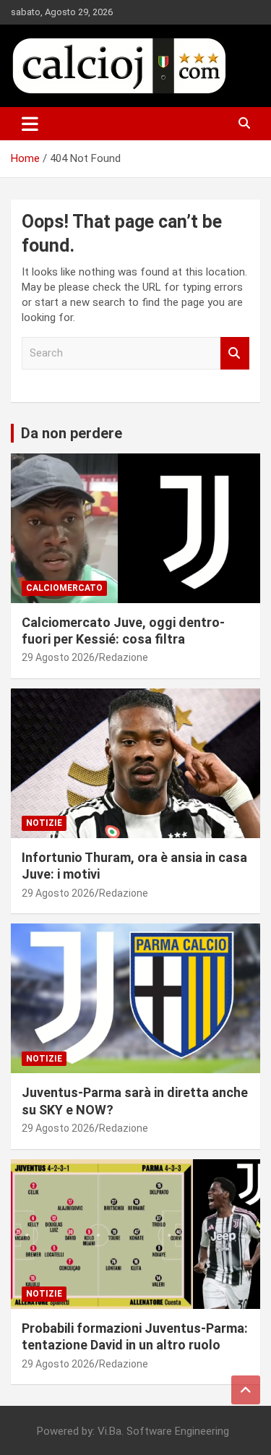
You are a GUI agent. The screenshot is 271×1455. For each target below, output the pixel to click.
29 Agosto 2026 (58, 657)
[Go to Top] (245, 1389)
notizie (44, 823)
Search (234, 353)
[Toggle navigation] (30, 123)
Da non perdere (71, 433)
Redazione (123, 657)
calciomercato (64, 588)
